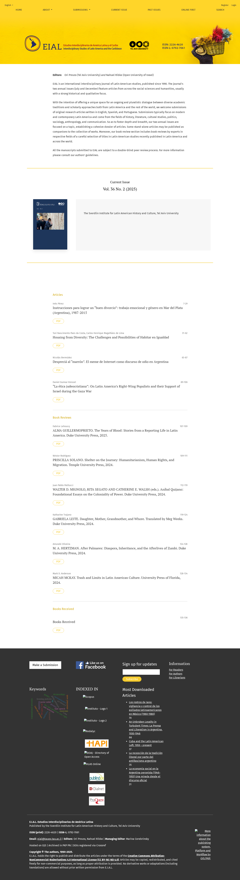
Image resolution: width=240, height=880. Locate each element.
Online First (188, 9)
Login (234, 5)
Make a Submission (45, 665)
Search (220, 9)
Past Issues (154, 9)
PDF (58, 321)
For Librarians (177, 677)
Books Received (64, 622)
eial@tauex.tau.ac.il (49, 838)
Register (225, 5)
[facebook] (91, 664)
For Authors (175, 673)
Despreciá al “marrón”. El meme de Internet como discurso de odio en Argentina (110, 361)
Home (19, 9)
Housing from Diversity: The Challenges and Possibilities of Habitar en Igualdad (111, 337)
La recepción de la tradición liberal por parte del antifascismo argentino (145, 756)
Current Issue (119, 9)
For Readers (176, 669)
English (10, 5)
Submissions (80, 9)
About (46, 9)
